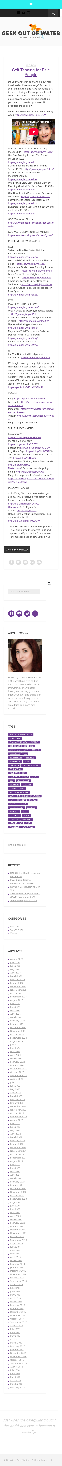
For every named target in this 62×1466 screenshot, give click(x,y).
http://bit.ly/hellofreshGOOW (24, 520)
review (13, 804)
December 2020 (18, 1188)
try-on (26, 815)
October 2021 (17, 1154)
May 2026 (15, 969)
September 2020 (18, 1198)
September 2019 (18, 1239)
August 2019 (16, 1243)
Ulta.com (13, 507)
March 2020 (16, 1219)
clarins (34, 742)
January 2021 (17, 1185)
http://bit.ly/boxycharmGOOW (24, 437)
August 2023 (16, 1078)
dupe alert (15, 753)
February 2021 (17, 1181)
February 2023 (17, 1099)
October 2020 (17, 1195)
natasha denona (32, 796)
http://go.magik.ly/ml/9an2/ (23, 257)
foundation (15, 769)
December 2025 (18, 986)
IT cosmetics (23, 780)
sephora (31, 807)
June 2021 (15, 1167)
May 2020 (15, 1212)
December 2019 (18, 1229)
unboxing (26, 819)
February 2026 (17, 979)
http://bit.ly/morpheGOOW (22, 444)
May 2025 (15, 1010)
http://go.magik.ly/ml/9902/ (34, 320)
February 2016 (17, 1387)
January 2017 (17, 1349)
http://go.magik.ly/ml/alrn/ (35, 196)
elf (25, 753)
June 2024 (15, 1048)
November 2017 (18, 1315)
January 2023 (17, 1102)
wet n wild (28, 827)
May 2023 (15, 1089)
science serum (16, 807)
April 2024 (15, 1054)
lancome (27, 784)
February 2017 (17, 1346)
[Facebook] (18, 11)
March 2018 (16, 1301)
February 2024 (17, 1061)
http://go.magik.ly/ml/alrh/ (38, 151)
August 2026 (16, 958)
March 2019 (16, 1260)
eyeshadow (15, 761)
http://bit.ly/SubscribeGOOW (30, 114)
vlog (28, 823)
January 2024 (17, 1065)
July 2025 (15, 1003)
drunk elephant (31, 750)
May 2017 (15, 1335)
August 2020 (16, 1202)
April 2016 (15, 1380)
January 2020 (17, 1226)
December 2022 (18, 1106)
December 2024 (18, 1027)
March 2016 (16, 1383)
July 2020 (15, 1205)
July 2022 (15, 1123)
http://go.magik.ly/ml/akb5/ (23, 294)
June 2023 (15, 1085)
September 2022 (18, 1116)
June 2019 (15, 1250)
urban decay (16, 823)
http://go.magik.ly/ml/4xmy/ (23, 307)
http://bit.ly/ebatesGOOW (30, 471)
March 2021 (16, 1178)
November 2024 (18, 1030)
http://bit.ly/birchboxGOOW (35, 447)
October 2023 (17, 1072)
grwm (34, 777)
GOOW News (16, 929)
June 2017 (15, 1332)
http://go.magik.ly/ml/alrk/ (22, 179)
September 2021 (18, 1157)
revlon (23, 804)
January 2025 (17, 1024)
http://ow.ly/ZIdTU (26, 510)
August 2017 (16, 1325)
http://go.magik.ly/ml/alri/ (22, 162)
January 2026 (17, 982)
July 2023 (15, 1082)
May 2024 (15, 1051)
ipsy (11, 780)
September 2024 (18, 1037)
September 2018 (18, 1281)
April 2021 (15, 1174)
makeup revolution (19, 792)
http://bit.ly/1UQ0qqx (24, 458)
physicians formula (26, 800)
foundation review (19, 777)
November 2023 (18, 1068)
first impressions (31, 765)
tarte (25, 811)
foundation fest (17, 773)
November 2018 (18, 1274)
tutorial (14, 819)
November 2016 (18, 1356)
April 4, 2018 (12, 549)
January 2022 (17, 1144)
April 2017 (15, 1339)
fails (27, 761)
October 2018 (17, 1277)
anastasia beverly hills (21, 734)
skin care (14, 811)
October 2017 (17, 1318)
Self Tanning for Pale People (31, 72)
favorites (14, 765)
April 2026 (15, 972)
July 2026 (15, 962)
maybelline (15, 796)
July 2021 (15, 1164)
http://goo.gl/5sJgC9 (19, 464)
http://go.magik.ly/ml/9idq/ (23, 338)
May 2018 (15, 1294)
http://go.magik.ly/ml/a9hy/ (23, 344)
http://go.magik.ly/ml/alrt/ (24, 314)
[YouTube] (23, 11)
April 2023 (15, 1092)
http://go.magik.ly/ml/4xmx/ (36, 284)
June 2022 (15, 1126)
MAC (22, 788)
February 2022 (17, 1140)
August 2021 (16, 1161)
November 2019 (18, 1233)
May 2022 (15, 1130)
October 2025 (17, 993)
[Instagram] (28, 11)
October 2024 (17, 1034)
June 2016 (15, 1373)
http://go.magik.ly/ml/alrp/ (22, 203)
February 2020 (17, 1222)
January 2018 (17, 1308)
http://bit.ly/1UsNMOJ (38, 451)
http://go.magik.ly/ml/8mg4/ (37, 270)
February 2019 (17, 1263)
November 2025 (18, 989)
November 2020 (18, 1191)
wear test (14, 827)
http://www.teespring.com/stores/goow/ (30, 235)
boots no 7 (15, 738)
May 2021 (15, 1171)
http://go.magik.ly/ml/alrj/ (22, 189)
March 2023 (16, 1096)
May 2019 (15, 1253)
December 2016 (18, 1353)
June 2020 (15, 1209)
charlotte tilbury (18, 742)
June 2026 (15, 965)
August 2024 (16, 1041)
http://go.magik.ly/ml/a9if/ (36, 277)
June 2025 (15, 1006)
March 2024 (16, 1058)
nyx (11, 800)
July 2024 (15, 1044)
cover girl (28, 746)
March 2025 (16, 1017)
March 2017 (16, 1342)
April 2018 (15, 1298)
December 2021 (18, 1147)
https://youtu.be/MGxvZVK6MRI (25, 387)
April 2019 (15, 1257)
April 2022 (15, 1133)
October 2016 (17, 1359)
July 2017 (15, 1329)
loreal (13, 788)
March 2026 (16, 976)
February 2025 (17, 1020)
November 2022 (18, 1109)
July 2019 (15, 1246)
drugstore (15, 750)
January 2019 (17, 1267)
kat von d (14, 784)
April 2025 (15, 1013)
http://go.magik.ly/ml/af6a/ (23, 327)
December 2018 (18, 1270)
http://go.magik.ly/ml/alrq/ (22, 213)
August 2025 (16, 1000)
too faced (14, 815)
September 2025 (18, 996)
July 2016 (15, 1370)
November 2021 (18, 1150)
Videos (31, 65)
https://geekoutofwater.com (29, 398)
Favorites (14, 926)
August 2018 (16, 1284)
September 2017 (18, 1322)
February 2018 (17, 1305)
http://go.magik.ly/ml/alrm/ (39, 169)
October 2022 (17, 1113)
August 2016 (16, 1366)
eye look (30, 757)
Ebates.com (14, 468)
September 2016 (18, 1363)
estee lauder (16, 757)
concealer (15, 746)
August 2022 (16, 1120)
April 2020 (15, 1215)
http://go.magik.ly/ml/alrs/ (30, 263)
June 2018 (15, 1291)
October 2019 (17, 1236)
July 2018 (15, 1287)
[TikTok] (33, 11)
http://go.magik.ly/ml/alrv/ (35, 357)
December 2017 (18, 1311)
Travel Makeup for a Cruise (23, 900)
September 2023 (18, 1075)
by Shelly (23, 549)
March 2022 (16, 1137)
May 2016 (15, 1376)
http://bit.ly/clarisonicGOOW (23, 503)
